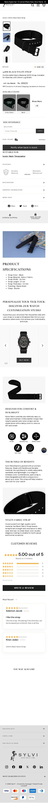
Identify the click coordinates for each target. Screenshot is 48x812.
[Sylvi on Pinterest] (34, 766)
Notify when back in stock (24, 147)
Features (7, 164)
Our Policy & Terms (10, 743)
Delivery (8, 127)
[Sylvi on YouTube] (20, 766)
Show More (37, 103)
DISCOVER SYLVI (9, 728)
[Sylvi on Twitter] (27, 766)
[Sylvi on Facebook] (13, 766)
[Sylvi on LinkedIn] (41, 766)
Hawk (11, 156)
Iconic (5, 156)
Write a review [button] (24, 588)
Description (8, 182)
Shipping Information (13, 190)
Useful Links (8, 736)
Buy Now (24, 360)
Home (5, 18)
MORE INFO (7, 197)
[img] (12, 608)
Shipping (25, 86)
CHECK (40, 131)
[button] (42, 345)
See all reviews (7, 580)
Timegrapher (19, 156)
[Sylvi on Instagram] (6, 766)
